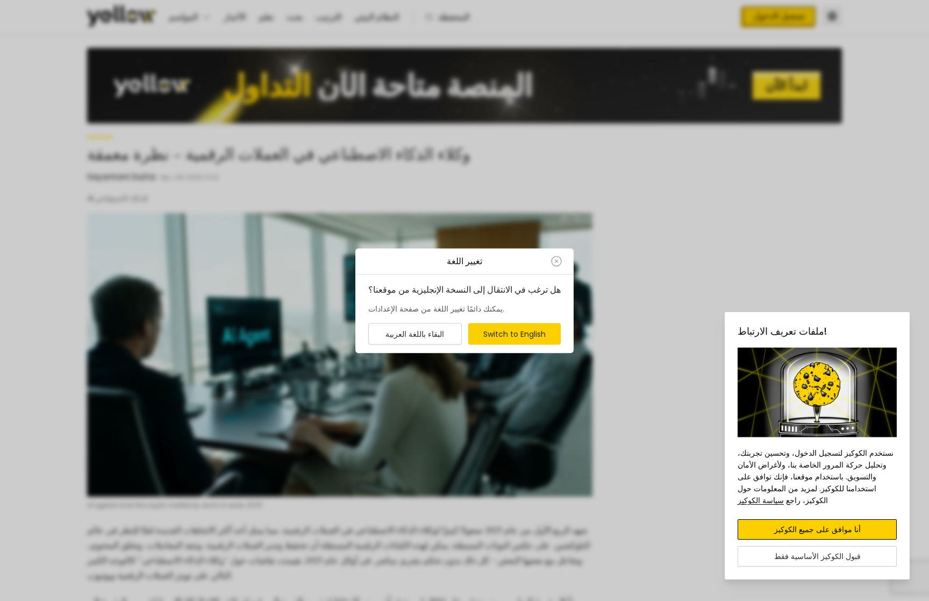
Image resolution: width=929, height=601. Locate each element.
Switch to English (514, 333)
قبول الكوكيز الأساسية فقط (817, 556)
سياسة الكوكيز (761, 500)
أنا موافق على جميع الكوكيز (817, 529)
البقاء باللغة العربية (414, 333)
